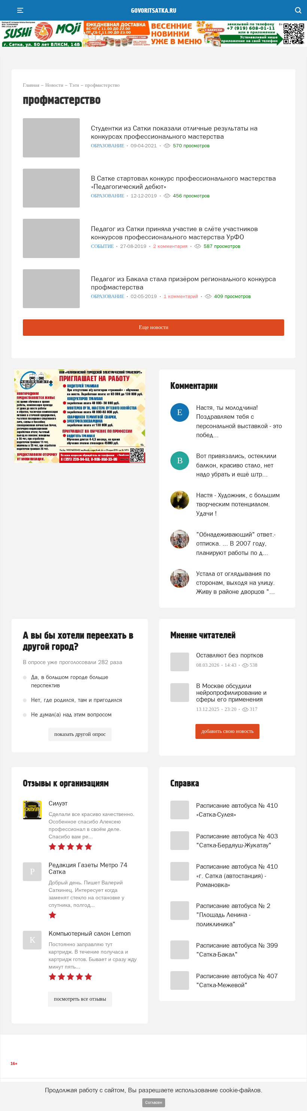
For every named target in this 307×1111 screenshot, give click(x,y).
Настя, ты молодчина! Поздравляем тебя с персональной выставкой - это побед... (239, 421)
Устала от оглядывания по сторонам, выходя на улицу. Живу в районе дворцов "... (235, 583)
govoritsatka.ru (153, 11)
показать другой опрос (80, 734)
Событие (103, 246)
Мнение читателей (202, 635)
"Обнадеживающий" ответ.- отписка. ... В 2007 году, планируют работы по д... (236, 543)
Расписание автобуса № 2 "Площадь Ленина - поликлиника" (233, 915)
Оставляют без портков (229, 655)
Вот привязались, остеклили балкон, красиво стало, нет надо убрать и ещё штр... (236, 465)
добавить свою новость (227, 731)
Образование (108, 145)
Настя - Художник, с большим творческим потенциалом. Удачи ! (238, 504)
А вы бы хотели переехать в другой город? (78, 641)
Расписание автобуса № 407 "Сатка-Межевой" (237, 980)
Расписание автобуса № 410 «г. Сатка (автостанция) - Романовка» (237, 876)
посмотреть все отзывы (80, 999)
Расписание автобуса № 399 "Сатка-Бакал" (237, 950)
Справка (184, 783)
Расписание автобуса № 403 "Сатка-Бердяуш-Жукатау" (237, 840)
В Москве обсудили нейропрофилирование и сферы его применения (231, 692)
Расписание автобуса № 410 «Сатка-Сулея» (237, 810)
